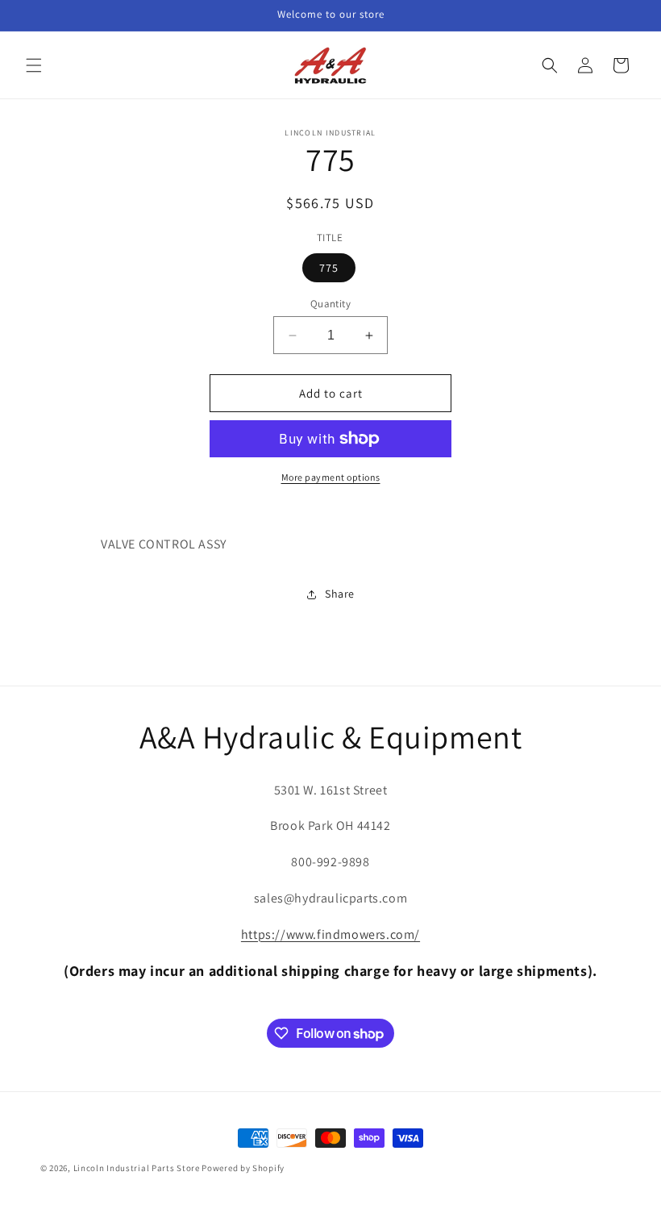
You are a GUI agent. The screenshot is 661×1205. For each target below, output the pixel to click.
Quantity (330, 304)
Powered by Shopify (243, 1168)
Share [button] (340, 593)
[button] (34, 65)
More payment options (330, 477)
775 (329, 268)
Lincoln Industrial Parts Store (136, 1168)
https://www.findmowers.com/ (330, 934)
